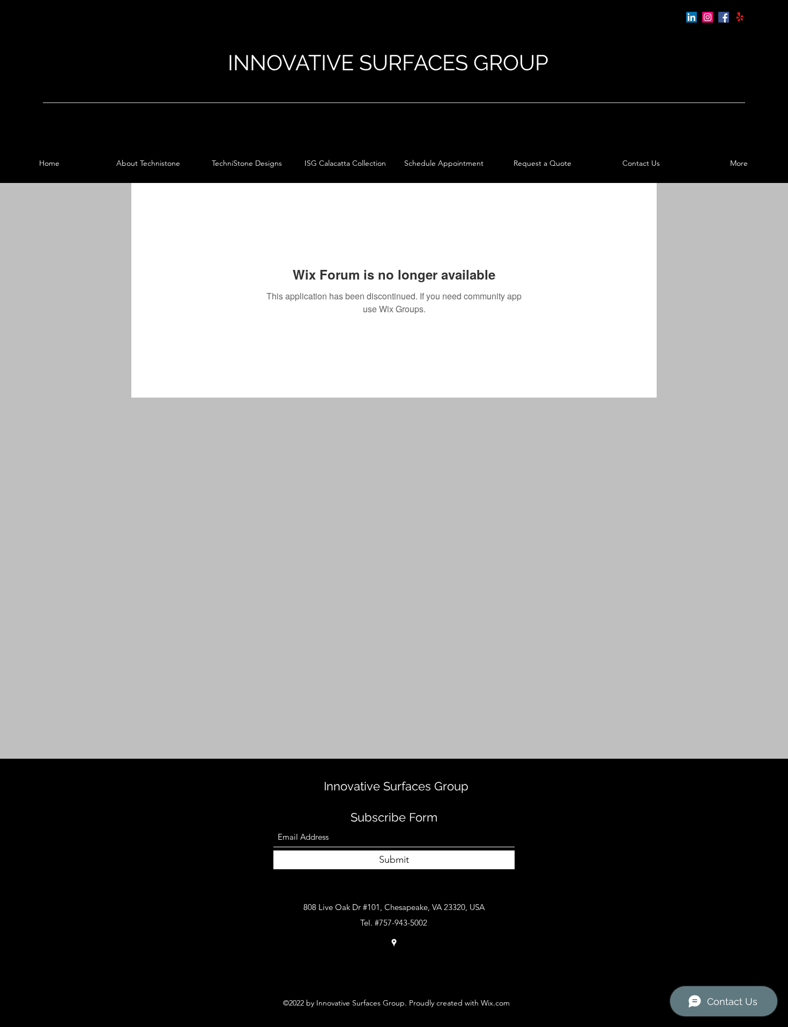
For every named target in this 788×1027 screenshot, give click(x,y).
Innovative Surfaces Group (396, 786)
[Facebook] (723, 17)
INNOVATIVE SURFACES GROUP (388, 62)
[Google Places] (739, 17)
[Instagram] (707, 17)
